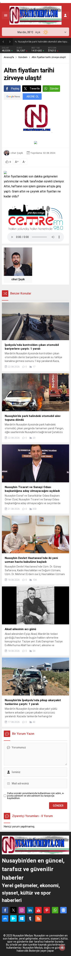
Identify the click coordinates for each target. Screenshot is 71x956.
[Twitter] (13, 910)
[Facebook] (5, 910)
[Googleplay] (13, 918)
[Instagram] (22, 910)
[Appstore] (5, 918)
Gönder (54, 88)
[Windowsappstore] (22, 918)
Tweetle (35, 88)
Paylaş (15, 88)
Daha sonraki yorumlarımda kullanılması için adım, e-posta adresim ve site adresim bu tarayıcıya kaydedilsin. (35, 795)
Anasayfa (9, 57)
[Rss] (38, 918)
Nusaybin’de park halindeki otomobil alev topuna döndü (43, 41)
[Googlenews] (63, 910)
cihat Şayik (16, 152)
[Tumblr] (30, 918)
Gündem (22, 57)
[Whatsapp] (55, 910)
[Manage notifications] (62, 948)
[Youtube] (38, 910)
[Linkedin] (30, 910)
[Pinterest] (47, 910)
